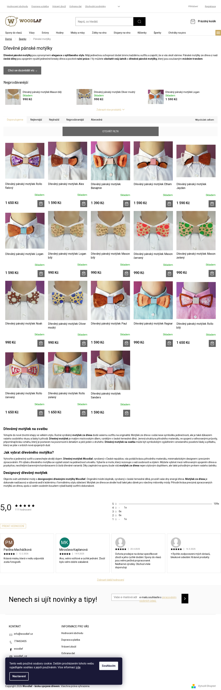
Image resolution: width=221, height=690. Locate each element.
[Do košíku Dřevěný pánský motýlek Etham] (169, 203)
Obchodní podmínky (95, 6)
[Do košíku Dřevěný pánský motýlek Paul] (126, 343)
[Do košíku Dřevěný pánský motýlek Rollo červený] (40, 413)
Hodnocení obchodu (17, 6)
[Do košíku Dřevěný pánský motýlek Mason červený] (169, 273)
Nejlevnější (36, 119)
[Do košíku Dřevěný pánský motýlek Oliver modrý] (83, 343)
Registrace (210, 6)
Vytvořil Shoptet (207, 686)
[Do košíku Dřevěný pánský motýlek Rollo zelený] (83, 413)
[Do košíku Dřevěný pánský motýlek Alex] (83, 203)
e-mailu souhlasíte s (157, 599)
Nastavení (19, 676)
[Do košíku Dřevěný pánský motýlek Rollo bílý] (212, 343)
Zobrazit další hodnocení (110, 579)
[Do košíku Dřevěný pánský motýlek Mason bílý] (126, 273)
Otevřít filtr (110, 131)
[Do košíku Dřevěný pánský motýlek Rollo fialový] (40, 203)
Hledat (139, 21)
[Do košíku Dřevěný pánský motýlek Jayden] (212, 203)
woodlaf (18, 648)
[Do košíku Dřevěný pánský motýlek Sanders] (126, 413)
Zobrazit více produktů (108, 109)
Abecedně (96, 119)
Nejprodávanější (75, 119)
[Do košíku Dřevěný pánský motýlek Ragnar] (169, 343)
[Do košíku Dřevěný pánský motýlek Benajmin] (126, 203)
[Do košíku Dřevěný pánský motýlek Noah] (40, 343)
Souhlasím (108, 665)
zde (78, 667)
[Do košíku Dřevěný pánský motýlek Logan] (41, 273)
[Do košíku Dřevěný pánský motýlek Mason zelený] (212, 273)
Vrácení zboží (59, 6)
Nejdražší (54, 119)
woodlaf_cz (20, 656)
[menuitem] (13, 33)
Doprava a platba (40, 6)
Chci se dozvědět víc (21, 70)
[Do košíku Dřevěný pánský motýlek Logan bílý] (83, 273)
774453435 (20, 641)
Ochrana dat (75, 6)
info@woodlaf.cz (23, 633)
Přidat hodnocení (13, 526)
